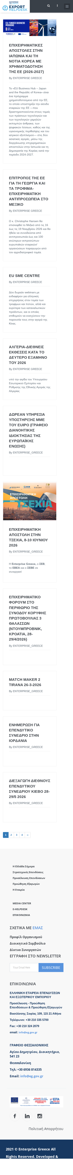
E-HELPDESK (20, 909)
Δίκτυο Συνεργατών (25, 950)
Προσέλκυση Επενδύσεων (29, 878)
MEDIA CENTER (22, 903)
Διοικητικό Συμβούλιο (28, 943)
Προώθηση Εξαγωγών (26, 884)
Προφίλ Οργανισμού (26, 937)
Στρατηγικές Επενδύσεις (28, 872)
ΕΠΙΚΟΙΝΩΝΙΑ (21, 915)
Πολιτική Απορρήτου (46, 1128)
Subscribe (51, 967)
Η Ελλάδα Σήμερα (23, 866)
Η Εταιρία (19, 889)
